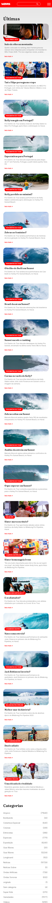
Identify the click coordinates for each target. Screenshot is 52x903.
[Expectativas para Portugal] (26, 153)
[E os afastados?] (26, 593)
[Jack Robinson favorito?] (26, 668)
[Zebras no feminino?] (26, 228)
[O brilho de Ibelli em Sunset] (26, 263)
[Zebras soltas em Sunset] (26, 409)
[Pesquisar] (37, 4)
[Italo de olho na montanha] (26, 41)
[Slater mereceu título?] (26, 518)
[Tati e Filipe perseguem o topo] (26, 79)
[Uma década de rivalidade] (26, 780)
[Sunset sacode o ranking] (26, 335)
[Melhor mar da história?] (26, 705)
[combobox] (29, 4)
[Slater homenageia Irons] (26, 556)
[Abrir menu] (49, 4)
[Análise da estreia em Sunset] (26, 445)
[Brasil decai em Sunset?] (26, 299)
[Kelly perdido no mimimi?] (26, 191)
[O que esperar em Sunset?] (26, 481)
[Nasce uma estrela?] (26, 630)
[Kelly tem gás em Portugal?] (26, 116)
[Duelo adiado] (26, 742)
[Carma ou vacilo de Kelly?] (26, 372)
